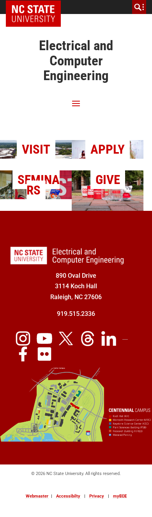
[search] (139, 7)
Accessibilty (68, 496)
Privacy (96, 496)
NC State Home (36, 7)
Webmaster (37, 496)
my (120, 496)
